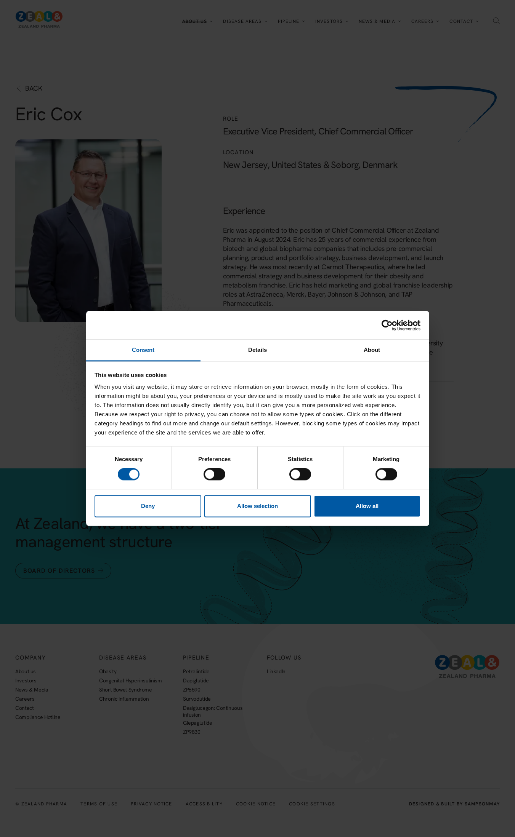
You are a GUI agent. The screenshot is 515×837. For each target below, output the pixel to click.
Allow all (367, 506)
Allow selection (257, 506)
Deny (148, 506)
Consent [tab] (143, 350)
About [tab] (372, 350)
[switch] (214, 474)
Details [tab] (257, 350)
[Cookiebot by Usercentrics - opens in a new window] (387, 325)
